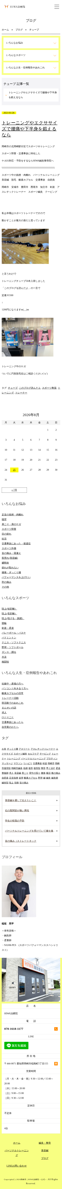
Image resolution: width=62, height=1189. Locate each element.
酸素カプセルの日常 (12, 693)
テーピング (45, 753)
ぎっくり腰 (12, 749)
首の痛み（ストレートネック (20, 841)
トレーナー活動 (10, 698)
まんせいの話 (9, 707)
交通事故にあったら (12, 722)
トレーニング (13, 758)
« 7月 (14, 490)
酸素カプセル (30, 778)
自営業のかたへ (10, 727)
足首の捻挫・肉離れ (12, 514)
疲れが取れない (10, 567)
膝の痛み (55, 773)
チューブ (13, 388)
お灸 (4, 749)
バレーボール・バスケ (14, 633)
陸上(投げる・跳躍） (13, 618)
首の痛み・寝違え (11, 553)
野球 (40, 778)
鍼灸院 (5, 782)
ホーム (5, 29)
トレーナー (21, 392)
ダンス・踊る (9, 652)
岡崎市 (51, 763)
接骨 (30, 768)
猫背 (4, 519)
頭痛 (16, 782)
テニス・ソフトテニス (14, 642)
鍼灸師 (54, 778)
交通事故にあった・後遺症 (16, 543)
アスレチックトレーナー (43, 749)
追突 (21, 778)
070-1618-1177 (13, 1028)
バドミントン (9, 637)
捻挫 (25, 768)
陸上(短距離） (9, 608)
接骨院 (37, 768)
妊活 (4, 538)
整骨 (43, 768)
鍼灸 (48, 778)
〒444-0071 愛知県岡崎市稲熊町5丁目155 (26, 1063)
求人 (4, 712)
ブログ (19, 29)
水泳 (4, 657)
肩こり (25, 773)
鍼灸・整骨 (45, 1143)
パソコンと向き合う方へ (15, 688)
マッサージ (7, 763)
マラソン (18, 763)
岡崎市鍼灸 (17, 768)
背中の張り (34, 773)
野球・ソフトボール (12, 647)
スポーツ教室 (49, 388)
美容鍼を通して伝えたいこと (20, 800)
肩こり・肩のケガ (11, 524)
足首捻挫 (13, 778)
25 (14, 470)
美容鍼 (17, 773)
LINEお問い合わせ (17, 1166)
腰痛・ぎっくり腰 (11, 572)
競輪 (4, 623)
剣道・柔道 (8, 628)
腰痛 (43, 773)
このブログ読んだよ (30, 388)
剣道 (45, 763)
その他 (5, 587)
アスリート (24, 749)
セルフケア (33, 753)
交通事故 (37, 763)
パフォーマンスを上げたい (16, 577)
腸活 (48, 773)
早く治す (50, 768)
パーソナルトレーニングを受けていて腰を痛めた (31, 831)
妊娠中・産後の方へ (12, 683)
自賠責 (5, 778)
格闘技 (5, 662)
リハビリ (27, 763)
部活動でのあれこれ (12, 703)
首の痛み (23, 782)
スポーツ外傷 (9, 548)
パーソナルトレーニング (33, 758)
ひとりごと (8, 717)
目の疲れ (6, 534)
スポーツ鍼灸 (20, 753)
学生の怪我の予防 (14, 820)
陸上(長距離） (9, 613)
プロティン (52, 758)
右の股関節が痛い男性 (17, 810)
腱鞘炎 (5, 563)
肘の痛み (6, 582)
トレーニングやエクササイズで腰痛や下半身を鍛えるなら (33, 95)
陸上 (11, 782)
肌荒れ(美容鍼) (10, 558)
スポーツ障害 (9, 529)
